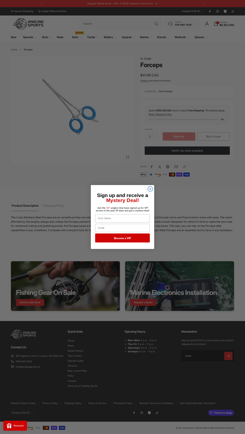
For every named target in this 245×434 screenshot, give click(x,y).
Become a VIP (122, 238)
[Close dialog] (150, 188)
